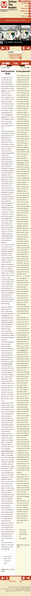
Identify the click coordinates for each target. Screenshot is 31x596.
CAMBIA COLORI (25, 1)
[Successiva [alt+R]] (26, 48)
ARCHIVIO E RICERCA (15, 54)
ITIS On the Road (6, 322)
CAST (26, 6)
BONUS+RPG (24, 11)
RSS (20, 581)
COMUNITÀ (24, 8)
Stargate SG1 (24, 350)
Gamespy (21, 162)
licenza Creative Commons (23, 589)
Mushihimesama (7, 363)
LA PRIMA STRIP (14, 58)
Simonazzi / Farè (26, 587)
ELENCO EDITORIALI (15, 56)
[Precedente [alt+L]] (5, 48)
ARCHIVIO (25, 3)
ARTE (26, 13)
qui (9, 303)
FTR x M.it (25, 16)
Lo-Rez (3, 569)
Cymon (18, 545)
